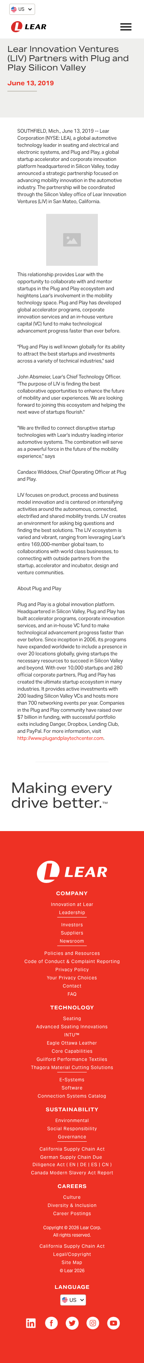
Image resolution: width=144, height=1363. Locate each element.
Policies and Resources (72, 953)
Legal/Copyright (72, 1254)
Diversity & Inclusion (72, 1205)
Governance (72, 1136)
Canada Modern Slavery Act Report (72, 1172)
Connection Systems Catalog (72, 1096)
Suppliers (72, 933)
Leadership (72, 912)
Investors (72, 924)
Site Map (72, 1262)
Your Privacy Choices (72, 977)
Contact (72, 986)
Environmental (72, 1120)
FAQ (72, 994)
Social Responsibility (72, 1128)
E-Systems (72, 1079)
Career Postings (72, 1213)
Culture (72, 1197)
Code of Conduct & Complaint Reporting (72, 961)
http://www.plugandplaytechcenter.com (60, 738)
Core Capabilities (72, 1051)
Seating (72, 1018)
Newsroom (72, 941)
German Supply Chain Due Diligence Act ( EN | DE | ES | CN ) (72, 1160)
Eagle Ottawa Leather (72, 1043)
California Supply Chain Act (72, 1149)
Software (72, 1088)
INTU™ (72, 1035)
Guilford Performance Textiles (72, 1059)
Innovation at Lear (72, 904)
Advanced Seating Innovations (72, 1026)
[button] (18, 9)
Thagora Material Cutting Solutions (72, 1067)
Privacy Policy (72, 969)
